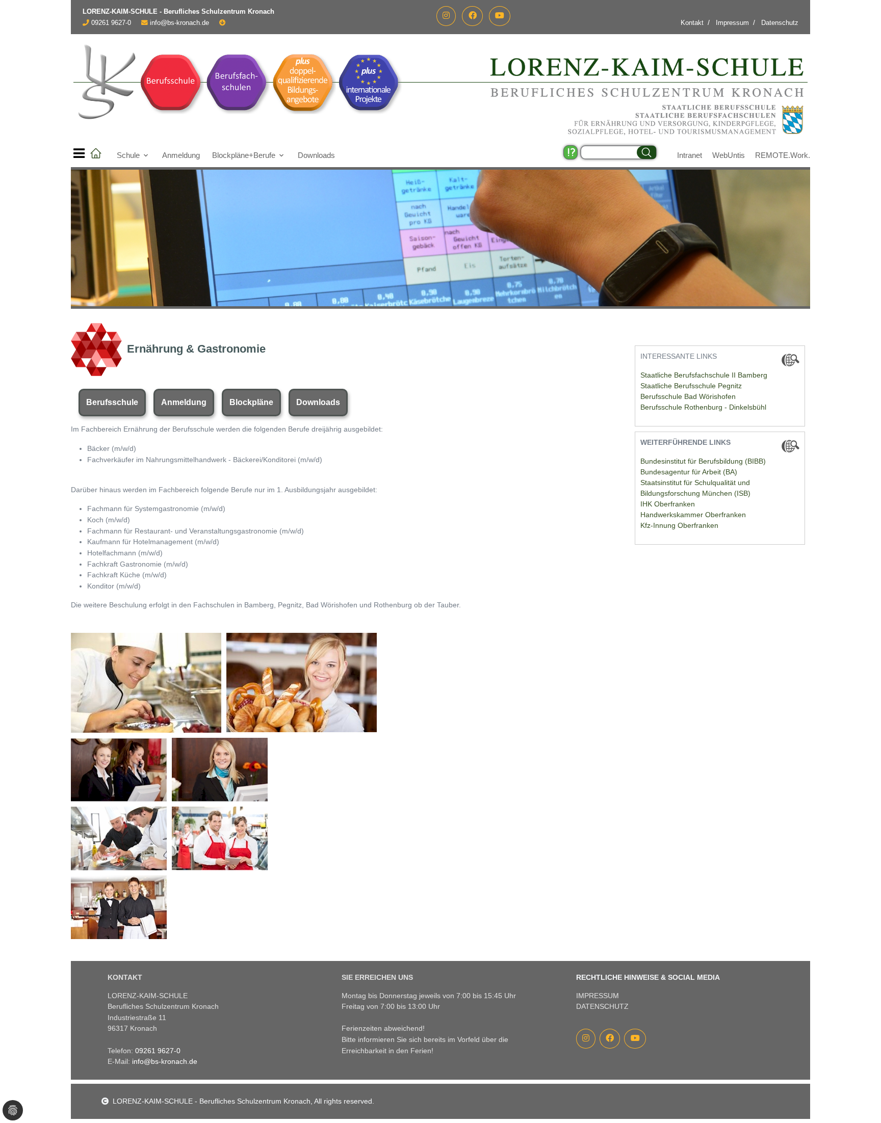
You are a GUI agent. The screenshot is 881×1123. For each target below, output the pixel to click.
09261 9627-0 (111, 22)
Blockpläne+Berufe (243, 155)
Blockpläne (251, 402)
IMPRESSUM (597, 996)
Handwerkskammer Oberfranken (693, 515)
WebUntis (728, 155)
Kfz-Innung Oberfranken (679, 525)
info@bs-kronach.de (179, 22)
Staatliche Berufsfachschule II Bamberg (703, 375)
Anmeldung (181, 155)
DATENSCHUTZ (602, 1006)
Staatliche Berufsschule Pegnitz (691, 386)
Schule (128, 155)
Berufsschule (112, 402)
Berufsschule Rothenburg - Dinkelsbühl (703, 407)
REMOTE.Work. (782, 155)
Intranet (689, 155)
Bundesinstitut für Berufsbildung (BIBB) (703, 461)
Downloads (316, 155)
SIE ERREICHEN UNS (377, 977)
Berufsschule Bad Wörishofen (688, 396)
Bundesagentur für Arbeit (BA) (688, 472)
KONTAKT (125, 977)
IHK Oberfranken (667, 504)
